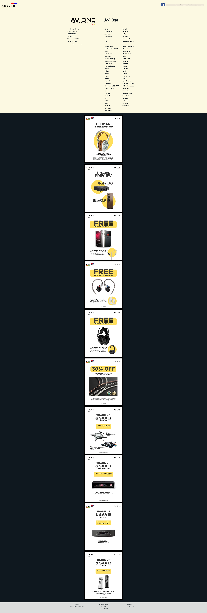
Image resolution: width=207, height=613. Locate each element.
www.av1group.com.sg (74, 44)
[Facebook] (163, 4)
